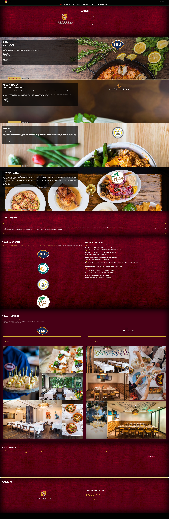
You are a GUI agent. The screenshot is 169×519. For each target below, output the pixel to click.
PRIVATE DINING (96, 4)
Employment (102, 4)
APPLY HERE (152, 456)
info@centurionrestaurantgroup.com (16, 322)
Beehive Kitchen (79, 4)
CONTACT (106, 4)
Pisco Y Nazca (73, 4)
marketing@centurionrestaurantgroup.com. (70, 245)
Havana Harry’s (85, 4)
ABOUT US (61, 4)
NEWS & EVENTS (91, 4)
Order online (14, 165)
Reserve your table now (14, 78)
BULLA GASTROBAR (67, 4)
